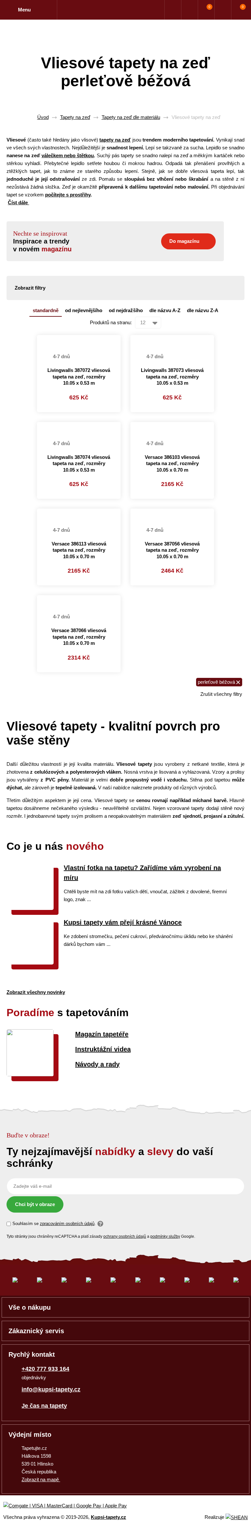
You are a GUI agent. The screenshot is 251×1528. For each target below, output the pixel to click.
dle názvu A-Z (164, 310)
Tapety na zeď (75, 117)
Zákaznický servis (36, 1331)
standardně (46, 310)
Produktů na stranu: (111, 322)
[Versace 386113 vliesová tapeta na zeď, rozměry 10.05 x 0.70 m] (79, 512)
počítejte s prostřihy (68, 194)
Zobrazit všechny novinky (36, 992)
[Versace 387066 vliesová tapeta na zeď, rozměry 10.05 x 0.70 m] (79, 599)
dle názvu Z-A (202, 310)
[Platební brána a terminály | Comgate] (70, 1506)
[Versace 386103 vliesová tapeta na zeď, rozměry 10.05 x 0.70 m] (172, 426)
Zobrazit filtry (30, 288)
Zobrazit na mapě (41, 1479)
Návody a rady (97, 1064)
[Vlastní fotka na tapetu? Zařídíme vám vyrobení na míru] (30, 908)
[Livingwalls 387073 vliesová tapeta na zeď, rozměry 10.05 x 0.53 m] (172, 339)
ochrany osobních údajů (124, 1236)
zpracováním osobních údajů (67, 1223)
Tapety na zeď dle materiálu (131, 117)
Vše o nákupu (29, 1307)
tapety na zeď (115, 140)
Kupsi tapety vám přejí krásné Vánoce (123, 922)
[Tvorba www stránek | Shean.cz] (237, 1517)
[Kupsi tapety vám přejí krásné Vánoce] (30, 962)
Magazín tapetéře (101, 1034)
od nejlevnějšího (83, 310)
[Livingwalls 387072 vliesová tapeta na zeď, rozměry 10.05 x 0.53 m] (79, 339)
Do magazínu (184, 241)
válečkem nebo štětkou (68, 155)
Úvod (43, 117)
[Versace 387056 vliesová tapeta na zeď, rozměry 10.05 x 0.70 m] (172, 512)
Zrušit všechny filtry (221, 694)
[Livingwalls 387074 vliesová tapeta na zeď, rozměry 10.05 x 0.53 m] (79, 426)
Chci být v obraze (35, 1204)
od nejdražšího (126, 310)
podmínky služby (165, 1236)
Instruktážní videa (103, 1049)
